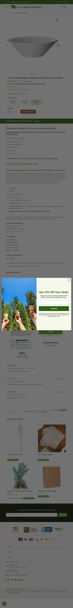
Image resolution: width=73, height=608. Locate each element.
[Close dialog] (69, 280)
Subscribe (53, 309)
